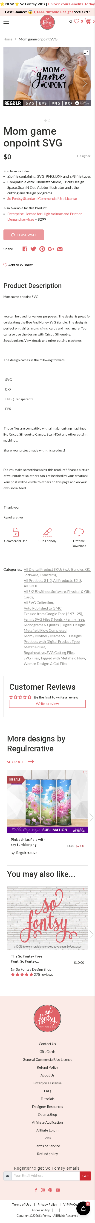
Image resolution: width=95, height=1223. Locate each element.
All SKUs (30, 586)
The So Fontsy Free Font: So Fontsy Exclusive (26, 959)
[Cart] (88, 21)
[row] (47, 818)
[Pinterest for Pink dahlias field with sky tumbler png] (50, 823)
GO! (85, 1176)
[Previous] (12, 82)
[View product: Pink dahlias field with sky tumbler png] (47, 801)
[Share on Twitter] (33, 249)
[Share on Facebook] (25, 249)
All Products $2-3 (67, 580)
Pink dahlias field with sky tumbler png (28, 842)
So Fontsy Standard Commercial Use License (42, 198)
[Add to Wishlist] (85, 772)
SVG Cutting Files (60, 652)
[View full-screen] (86, 52)
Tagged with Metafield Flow (62, 658)
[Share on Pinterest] (42, 249)
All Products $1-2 (38, 580)
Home (7, 39)
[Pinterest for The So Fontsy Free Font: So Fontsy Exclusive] (50, 940)
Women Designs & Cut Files (45, 663)
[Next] (82, 82)
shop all (15, 762)
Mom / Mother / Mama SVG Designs (53, 636)
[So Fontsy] (47, 22)
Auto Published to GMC (43, 608)
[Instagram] (43, 1190)
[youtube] (58, 1190)
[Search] (70, 21)
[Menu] (14, 21)
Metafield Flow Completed (45, 630)
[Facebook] (36, 1190)
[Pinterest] (50, 1190)
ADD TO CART (69, 824)
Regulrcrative (34, 652)
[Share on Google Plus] (51, 249)
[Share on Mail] (60, 249)
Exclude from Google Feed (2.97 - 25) (53, 613)
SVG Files (31, 658)
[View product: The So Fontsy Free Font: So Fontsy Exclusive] (47, 918)
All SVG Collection (38, 602)
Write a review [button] (47, 703)
